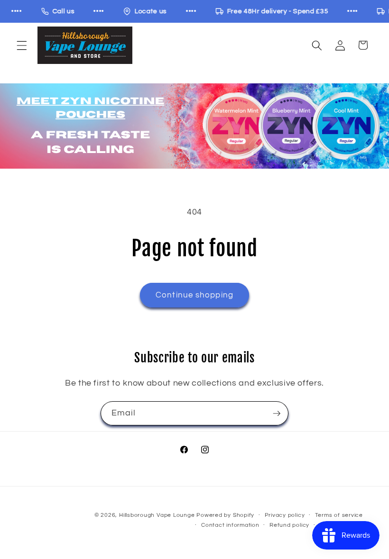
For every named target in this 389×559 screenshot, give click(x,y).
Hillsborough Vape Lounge (156, 515)
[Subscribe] (276, 413)
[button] (21, 45)
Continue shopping (194, 295)
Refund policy (289, 525)
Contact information (230, 525)
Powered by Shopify (225, 515)
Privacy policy (285, 515)
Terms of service (339, 515)
